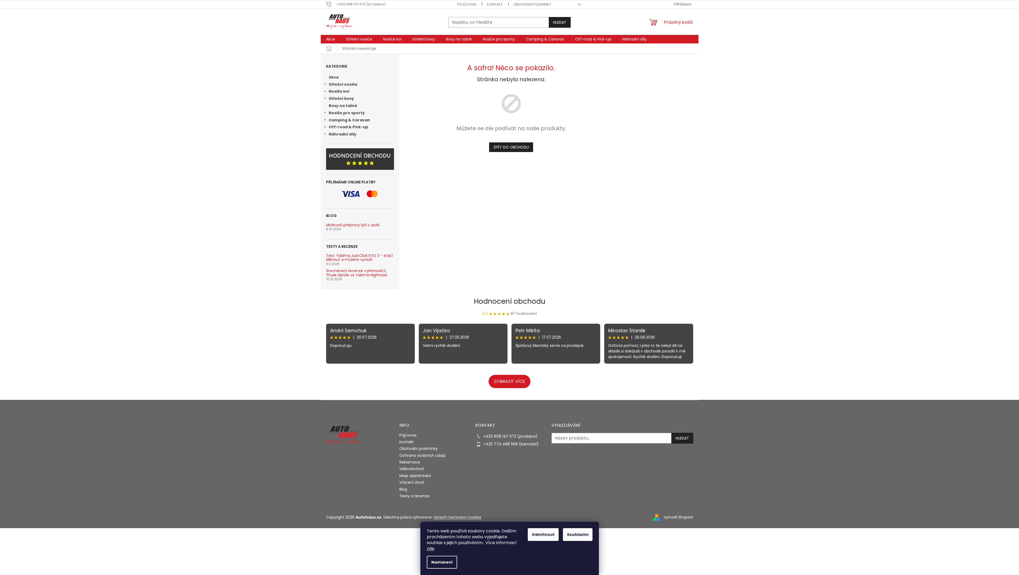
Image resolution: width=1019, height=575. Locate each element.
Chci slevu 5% (563, 316)
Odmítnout (543, 534)
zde (430, 548)
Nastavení (442, 562)
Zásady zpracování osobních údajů (563, 339)
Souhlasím (577, 534)
